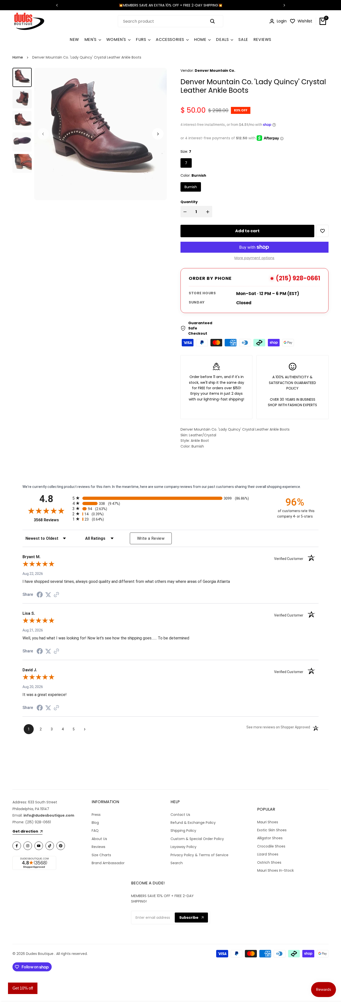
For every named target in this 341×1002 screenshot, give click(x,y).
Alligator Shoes (270, 838)
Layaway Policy (183, 846)
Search (176, 862)
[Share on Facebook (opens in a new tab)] (40, 595)
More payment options (254, 257)
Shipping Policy (183, 830)
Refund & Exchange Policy (193, 822)
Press (96, 814)
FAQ (95, 830)
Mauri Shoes (267, 822)
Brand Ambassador (108, 862)
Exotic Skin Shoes (272, 830)
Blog (95, 822)
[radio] (170, 498)
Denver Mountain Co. (215, 70)
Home (17, 57)
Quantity (189, 201)
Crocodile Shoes (271, 846)
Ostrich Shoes (269, 862)
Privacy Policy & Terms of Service (199, 854)
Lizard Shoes (267, 854)
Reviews (98, 846)
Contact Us (180, 814)
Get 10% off (22, 988)
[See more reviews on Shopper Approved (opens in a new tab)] (56, 594)
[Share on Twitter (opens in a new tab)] (48, 594)
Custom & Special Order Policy (197, 838)
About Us (99, 838)
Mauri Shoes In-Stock (275, 870)
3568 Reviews (52, 520)
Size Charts (101, 854)
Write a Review (151, 538)
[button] (322, 231)
